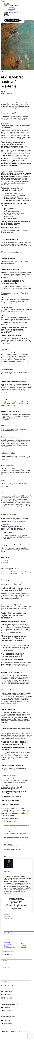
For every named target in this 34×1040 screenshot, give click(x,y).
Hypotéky (7, 942)
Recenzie (23, 945)
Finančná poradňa (9, 947)
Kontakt (23, 947)
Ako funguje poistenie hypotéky (12, 849)
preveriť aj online (11, 770)
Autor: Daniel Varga (6, 93)
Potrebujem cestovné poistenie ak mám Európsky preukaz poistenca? (14, 792)
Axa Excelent (15, 497)
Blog (22, 943)
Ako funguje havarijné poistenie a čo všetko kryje (16, 825)
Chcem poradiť (5, 123)
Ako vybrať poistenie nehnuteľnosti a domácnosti (16, 837)
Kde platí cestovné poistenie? (10, 800)
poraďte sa (24, 813)
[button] (16, 792)
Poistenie (3, 71)
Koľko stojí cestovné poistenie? (11, 796)
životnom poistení (10, 405)
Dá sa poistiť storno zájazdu (10, 804)
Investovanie (8, 944)
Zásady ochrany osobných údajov (10, 1034)
